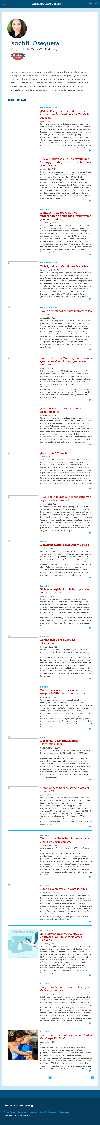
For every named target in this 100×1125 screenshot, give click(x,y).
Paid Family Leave (46, 930)
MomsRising (44, 636)
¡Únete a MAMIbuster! (55, 453)
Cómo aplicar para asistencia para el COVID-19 (64, 789)
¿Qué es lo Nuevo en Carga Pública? (64, 889)
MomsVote (44, 687)
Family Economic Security (49, 108)
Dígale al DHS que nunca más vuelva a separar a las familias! (66, 498)
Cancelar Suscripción (48, 1112)
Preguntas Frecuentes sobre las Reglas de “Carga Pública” (66, 1036)
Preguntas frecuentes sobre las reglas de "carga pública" (65, 988)
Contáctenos (9, 1112)
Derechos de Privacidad (27, 1112)
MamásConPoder (46, 4)
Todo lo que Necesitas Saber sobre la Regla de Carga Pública (64, 840)
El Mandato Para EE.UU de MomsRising (57, 641)
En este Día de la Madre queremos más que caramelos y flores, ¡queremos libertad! (66, 361)
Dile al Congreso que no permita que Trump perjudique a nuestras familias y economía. (65, 162)
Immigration (44, 209)
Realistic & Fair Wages (48, 308)
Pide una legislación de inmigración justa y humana (64, 591)
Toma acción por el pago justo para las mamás (66, 312)
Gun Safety (44, 542)
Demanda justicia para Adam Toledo (64, 544)
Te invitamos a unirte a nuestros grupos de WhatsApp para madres (62, 692)
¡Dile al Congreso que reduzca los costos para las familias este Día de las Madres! (65, 114)
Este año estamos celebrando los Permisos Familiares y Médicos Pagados (62, 937)
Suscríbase (64, 1112)
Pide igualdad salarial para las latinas (65, 266)
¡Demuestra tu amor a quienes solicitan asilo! (60, 410)
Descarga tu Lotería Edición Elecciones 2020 (59, 742)
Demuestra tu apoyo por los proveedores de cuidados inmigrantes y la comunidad (65, 216)
